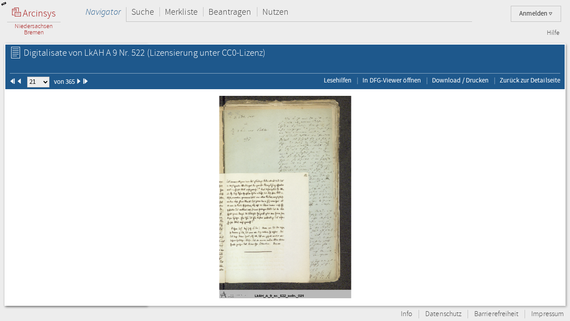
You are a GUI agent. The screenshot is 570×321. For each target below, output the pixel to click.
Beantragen (230, 11)
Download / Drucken (460, 80)
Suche (142, 11)
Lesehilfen (338, 80)
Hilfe (553, 33)
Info (406, 314)
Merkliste (181, 11)
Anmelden (534, 13)
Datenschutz (443, 314)
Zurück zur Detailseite (530, 80)
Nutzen (275, 11)
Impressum (547, 314)
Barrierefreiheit (496, 314)
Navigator (103, 11)
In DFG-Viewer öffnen (391, 80)
